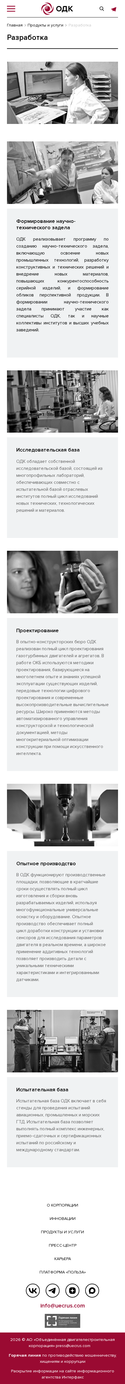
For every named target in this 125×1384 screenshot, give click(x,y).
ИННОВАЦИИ (63, 1218)
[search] (101, 8)
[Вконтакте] (33, 1291)
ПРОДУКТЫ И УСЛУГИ (62, 1232)
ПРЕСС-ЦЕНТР (62, 1245)
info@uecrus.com (62, 1305)
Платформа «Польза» (63, 1272)
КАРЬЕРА (62, 1258)
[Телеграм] (53, 1291)
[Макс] (92, 1291)
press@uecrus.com (73, 1345)
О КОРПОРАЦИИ (62, 1205)
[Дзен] (72, 1291)
